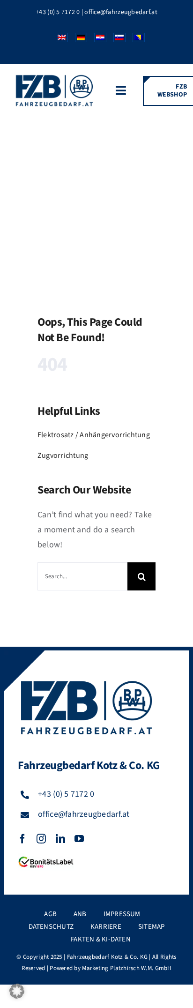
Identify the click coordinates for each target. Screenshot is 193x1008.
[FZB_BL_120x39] (46, 857)
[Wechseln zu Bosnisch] (135, 40)
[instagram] (41, 839)
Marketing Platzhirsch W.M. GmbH (126, 968)
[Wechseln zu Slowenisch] (116, 40)
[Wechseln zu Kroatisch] (96, 40)
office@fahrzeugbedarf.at (120, 12)
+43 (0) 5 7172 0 (58, 12)
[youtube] (79, 839)
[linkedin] (60, 839)
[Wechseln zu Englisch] (58, 40)
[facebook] (22, 839)
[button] (17, 991)
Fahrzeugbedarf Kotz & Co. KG (107, 957)
